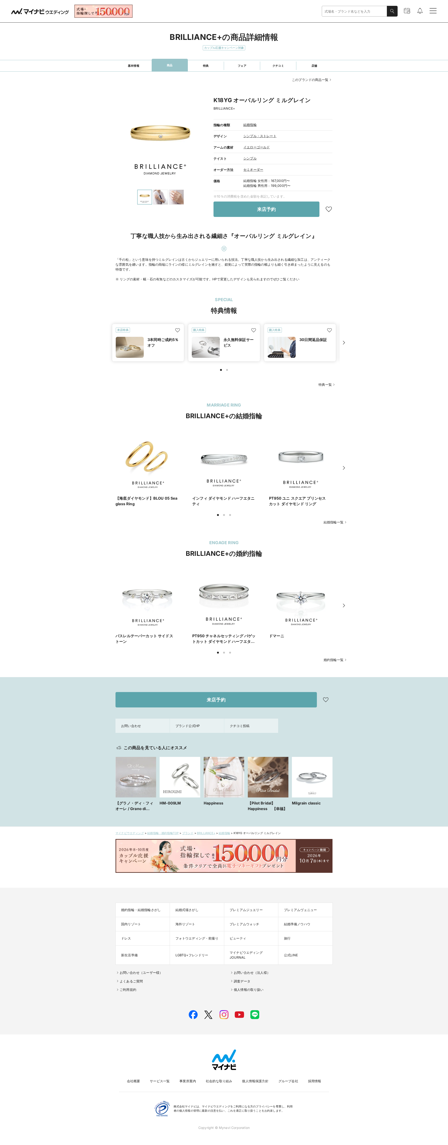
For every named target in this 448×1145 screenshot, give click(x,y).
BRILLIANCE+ (206, 833)
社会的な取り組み (219, 1081)
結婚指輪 (250, 125)
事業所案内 (187, 1081)
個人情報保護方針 (255, 1081)
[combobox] (354, 11)
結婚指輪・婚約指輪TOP (163, 833)
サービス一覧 (160, 1081)
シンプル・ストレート (259, 136)
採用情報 (314, 1081)
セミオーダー (253, 169)
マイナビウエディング (130, 833)
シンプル (250, 158)
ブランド (188, 833)
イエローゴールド (256, 147)
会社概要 (133, 1081)
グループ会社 (288, 1081)
